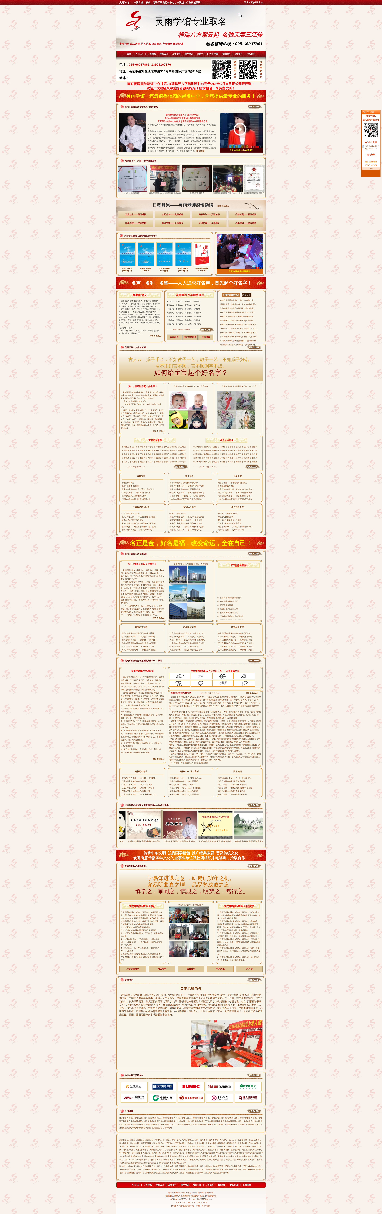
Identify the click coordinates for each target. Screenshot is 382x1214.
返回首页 (247, 1185)
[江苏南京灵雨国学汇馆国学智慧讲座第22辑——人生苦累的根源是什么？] (134, 838)
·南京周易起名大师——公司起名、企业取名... (139, 637)
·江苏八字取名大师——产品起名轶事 (135, 791)
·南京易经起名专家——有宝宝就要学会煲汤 (234, 493)
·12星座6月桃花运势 (225, 517)
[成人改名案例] (226, 469)
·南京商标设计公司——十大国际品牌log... (185, 778)
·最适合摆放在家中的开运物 (132, 520)
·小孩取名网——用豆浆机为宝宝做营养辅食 (234, 499)
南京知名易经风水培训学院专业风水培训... (241, 841)
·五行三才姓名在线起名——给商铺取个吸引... (235, 637)
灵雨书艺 (201, 54)
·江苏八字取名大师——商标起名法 (134, 781)
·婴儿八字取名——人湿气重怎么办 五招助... (138, 489)
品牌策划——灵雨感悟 (245, 214)
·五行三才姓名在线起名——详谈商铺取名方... (235, 640)
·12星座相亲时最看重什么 (227, 513)
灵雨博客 (206, 337)
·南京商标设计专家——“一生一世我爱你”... (234, 778)
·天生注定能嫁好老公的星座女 (229, 523)
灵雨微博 (174, 337)
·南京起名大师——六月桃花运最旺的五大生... (235, 527)
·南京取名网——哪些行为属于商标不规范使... (235, 788)
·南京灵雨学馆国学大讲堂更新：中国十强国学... (238, 324)
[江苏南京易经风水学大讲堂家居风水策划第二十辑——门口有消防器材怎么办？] (205, 838)
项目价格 (226, 54)
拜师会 (249, 969)
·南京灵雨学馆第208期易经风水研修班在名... (237, 316)
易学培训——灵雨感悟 (245, 223)
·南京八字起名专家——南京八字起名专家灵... (187, 517)
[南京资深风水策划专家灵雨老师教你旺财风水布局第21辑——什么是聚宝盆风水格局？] (170, 838)
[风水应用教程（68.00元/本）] (164, 267)
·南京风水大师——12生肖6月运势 (230, 530)
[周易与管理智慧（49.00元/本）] (202, 267)
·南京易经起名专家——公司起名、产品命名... (187, 637)
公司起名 (152, 54)
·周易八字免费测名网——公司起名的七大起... (139, 650)
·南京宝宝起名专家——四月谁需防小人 (184, 489)
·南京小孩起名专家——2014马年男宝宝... (137, 530)
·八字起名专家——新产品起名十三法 (183, 646)
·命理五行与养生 (127, 483)
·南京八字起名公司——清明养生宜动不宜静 (186, 486)
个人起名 (139, 54)
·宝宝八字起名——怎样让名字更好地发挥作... (187, 527)
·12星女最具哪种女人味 (130, 513)
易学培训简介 (132, 969)
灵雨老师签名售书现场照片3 (240, 271)
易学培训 (189, 54)
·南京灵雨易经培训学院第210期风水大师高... (237, 312)
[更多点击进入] (223, 206)
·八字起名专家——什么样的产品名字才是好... (187, 640)
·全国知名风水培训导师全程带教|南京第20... (237, 320)
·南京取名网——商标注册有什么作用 (232, 794)
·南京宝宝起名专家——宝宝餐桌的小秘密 (233, 496)
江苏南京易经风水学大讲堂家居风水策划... (205, 841)
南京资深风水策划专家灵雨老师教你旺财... (170, 841)
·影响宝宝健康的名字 (177, 513)
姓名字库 (214, 54)
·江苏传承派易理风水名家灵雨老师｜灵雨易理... (238, 337)
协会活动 (191, 969)
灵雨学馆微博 (190, 337)
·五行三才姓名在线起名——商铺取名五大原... (235, 643)
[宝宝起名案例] (155, 469)
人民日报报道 (241, 150)
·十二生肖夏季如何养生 (130, 486)
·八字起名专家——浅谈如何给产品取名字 (185, 650)
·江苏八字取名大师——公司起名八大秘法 (137, 788)
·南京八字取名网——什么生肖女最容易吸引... (139, 517)
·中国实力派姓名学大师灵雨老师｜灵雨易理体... (238, 341)
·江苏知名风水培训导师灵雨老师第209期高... (237, 308)
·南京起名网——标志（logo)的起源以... (184, 791)
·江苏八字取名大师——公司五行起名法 (136, 785)
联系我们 (251, 54)
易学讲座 (176, 54)
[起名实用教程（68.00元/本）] (127, 267)
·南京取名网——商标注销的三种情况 (232, 785)
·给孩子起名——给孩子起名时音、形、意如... (139, 527)
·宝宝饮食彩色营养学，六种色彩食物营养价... (235, 489)
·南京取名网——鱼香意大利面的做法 (232, 483)
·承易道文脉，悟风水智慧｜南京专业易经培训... (238, 304)
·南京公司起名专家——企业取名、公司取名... (139, 640)
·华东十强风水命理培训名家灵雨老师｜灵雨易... (238, 329)
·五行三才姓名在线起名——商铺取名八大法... (235, 650)
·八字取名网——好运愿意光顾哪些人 (135, 499)
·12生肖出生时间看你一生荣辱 (229, 520)
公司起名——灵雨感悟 (172, 214)
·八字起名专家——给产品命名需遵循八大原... (187, 643)
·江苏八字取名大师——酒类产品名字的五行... (139, 794)
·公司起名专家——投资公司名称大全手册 (137, 633)
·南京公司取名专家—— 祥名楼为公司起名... (234, 633)
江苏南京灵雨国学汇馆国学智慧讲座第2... (134, 841)
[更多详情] (200, 151)
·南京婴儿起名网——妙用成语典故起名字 (185, 523)
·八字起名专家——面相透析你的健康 (135, 493)
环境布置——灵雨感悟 (209, 223)
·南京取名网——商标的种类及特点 (231, 791)
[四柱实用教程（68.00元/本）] (146, 267)
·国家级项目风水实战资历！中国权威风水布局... (238, 333)
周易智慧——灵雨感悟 (172, 223)
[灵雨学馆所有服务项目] (190, 332)
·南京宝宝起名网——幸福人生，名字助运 (185, 520)
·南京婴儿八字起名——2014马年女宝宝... (185, 530)
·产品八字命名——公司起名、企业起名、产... (187, 633)
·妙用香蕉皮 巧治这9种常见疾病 (133, 496)
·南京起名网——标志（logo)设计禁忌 (184, 781)
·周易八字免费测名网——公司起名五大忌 (137, 646)
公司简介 (238, 54)
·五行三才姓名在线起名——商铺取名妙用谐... (235, 646)
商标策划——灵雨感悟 (209, 214)
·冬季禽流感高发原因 (225, 486)
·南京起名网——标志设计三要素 (182, 785)
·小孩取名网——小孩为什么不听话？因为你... (187, 496)
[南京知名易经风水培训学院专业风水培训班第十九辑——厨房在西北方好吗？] (241, 838)
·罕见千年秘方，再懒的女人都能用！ (183, 483)
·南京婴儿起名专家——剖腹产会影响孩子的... (187, 493)
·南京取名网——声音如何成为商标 (231, 781)
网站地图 (234, 1185)
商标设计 (164, 54)
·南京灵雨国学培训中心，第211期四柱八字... (237, 300)
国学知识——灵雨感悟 (135, 223)
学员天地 (220, 969)
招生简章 (162, 969)
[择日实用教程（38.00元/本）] (183, 267)
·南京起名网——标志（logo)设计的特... (184, 794)
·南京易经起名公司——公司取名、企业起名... (139, 778)
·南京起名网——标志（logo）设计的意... (185, 788)
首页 (129, 54)
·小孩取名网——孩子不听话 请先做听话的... (186, 499)
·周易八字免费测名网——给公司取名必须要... (139, 643)
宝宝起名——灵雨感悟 (135, 214)
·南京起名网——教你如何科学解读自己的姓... (139, 523)
